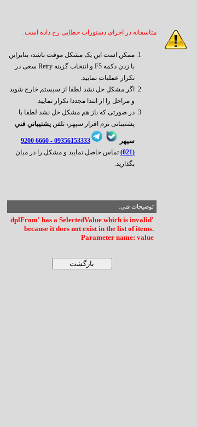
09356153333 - (69, 141)
